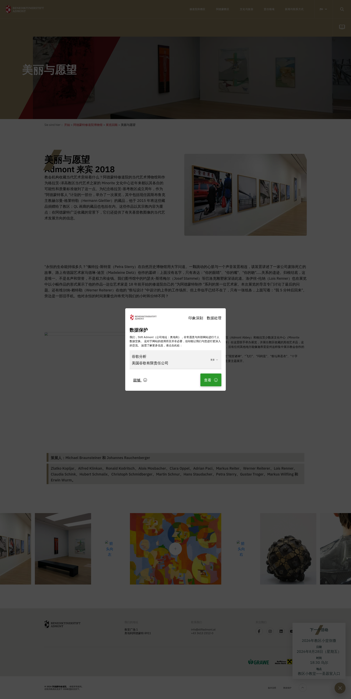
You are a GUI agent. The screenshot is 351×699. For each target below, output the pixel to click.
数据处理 (214, 317)
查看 (208, 379)
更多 (212, 359)
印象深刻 (195, 317)
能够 (137, 379)
